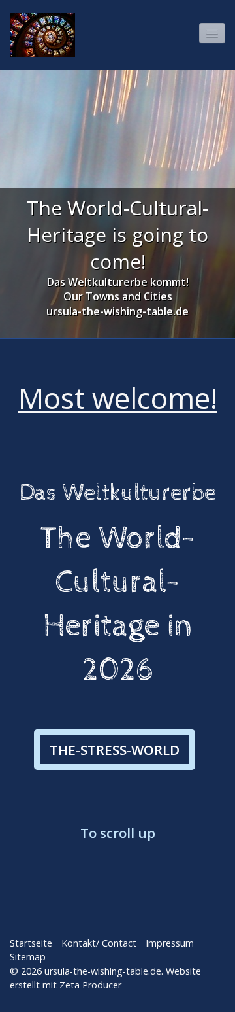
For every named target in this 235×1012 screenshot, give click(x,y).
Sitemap (28, 957)
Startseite (31, 943)
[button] (114, 749)
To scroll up (117, 833)
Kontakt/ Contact (98, 943)
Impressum (170, 943)
